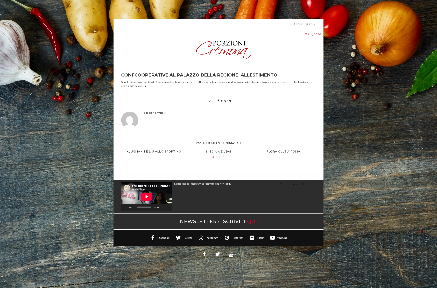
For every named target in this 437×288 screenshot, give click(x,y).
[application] (146, 196)
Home (119, 24)
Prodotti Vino (208, 24)
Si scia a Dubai (218, 151)
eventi (159, 24)
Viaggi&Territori (230, 24)
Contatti (259, 24)
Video (247, 24)
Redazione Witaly (154, 113)
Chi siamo (131, 24)
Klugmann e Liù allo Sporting (153, 151)
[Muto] (162, 207)
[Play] (125, 207)
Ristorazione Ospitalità (182, 24)
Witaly (147, 24)
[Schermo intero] (168, 207)
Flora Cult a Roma (283, 151)
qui (252, 221)
